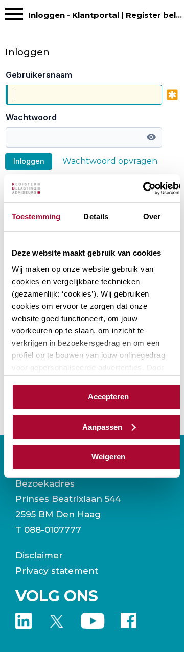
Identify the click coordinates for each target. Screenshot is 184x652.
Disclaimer (39, 555)
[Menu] (14, 17)
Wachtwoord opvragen (109, 161)
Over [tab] (151, 216)
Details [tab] (95, 216)
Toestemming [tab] (36, 216)
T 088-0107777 (48, 529)
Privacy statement (56, 570)
